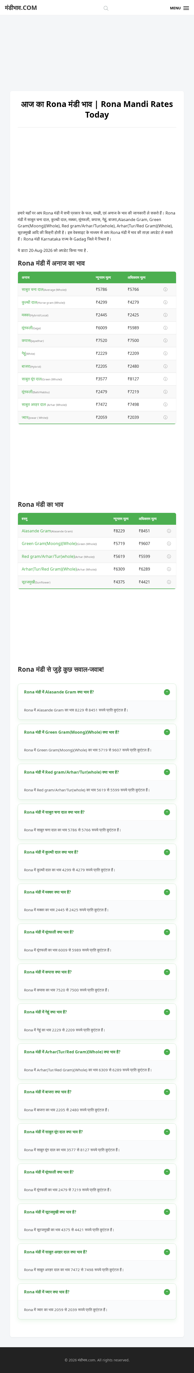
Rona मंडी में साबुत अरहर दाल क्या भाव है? (55, 1252)
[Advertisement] (97, 50)
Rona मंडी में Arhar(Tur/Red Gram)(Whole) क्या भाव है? (72, 1052)
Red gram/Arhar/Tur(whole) (48, 556)
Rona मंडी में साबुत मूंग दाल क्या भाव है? (53, 1132)
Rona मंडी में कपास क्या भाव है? (48, 972)
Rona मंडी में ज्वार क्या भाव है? (46, 1292)
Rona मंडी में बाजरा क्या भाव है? (47, 1092)
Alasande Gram (36, 531)
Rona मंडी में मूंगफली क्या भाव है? (49, 932)
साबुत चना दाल (32, 289)
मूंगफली (27, 328)
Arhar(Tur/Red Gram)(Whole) (49, 569)
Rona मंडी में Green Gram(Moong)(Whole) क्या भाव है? (71, 732)
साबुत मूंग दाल (32, 379)
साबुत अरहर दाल (34, 404)
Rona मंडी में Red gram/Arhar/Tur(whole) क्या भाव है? (71, 772)
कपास (26, 340)
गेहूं (24, 353)
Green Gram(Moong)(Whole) (49, 543)
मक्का (26, 315)
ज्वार (25, 417)
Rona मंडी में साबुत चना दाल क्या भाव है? (54, 812)
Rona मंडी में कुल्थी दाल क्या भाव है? (51, 852)
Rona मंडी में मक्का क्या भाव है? (47, 892)
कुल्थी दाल (29, 302)
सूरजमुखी (28, 582)
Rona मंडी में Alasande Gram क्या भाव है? (59, 692)
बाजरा (26, 366)
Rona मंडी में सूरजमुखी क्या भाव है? (50, 1212)
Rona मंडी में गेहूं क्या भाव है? (45, 1012)
